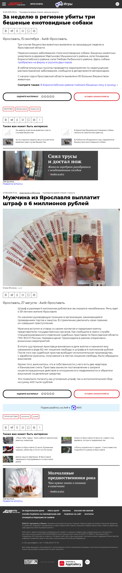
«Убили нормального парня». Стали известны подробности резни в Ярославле (95, 448)
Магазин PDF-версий (83, 511)
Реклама (66, 511)
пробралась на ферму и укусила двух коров (45, 62)
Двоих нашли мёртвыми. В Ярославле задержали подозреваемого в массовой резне (34, 459)
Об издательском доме (33, 511)
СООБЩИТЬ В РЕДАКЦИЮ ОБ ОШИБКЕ (38, 518)
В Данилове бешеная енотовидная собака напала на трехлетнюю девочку (94, 131)
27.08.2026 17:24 (10, 193)
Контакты (89, 514)
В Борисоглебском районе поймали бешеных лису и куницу (78, 85)
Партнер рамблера (48, 562)
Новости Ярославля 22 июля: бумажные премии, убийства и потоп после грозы (34, 448)
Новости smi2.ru (13, 183)
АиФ (20, 288)
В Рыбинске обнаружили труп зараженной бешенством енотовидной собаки (94, 141)
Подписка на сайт (72, 514)
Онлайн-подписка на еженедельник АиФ (41, 514)
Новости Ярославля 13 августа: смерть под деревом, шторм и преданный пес (94, 439)
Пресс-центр (53, 511)
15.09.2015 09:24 (10, 12)
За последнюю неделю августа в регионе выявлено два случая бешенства (35, 141)
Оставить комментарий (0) (97, 97)
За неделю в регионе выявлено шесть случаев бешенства (33, 131)
